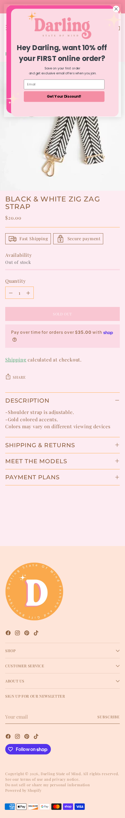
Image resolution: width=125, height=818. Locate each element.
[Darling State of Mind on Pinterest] (27, 633)
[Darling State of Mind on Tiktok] (36, 633)
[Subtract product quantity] (11, 293)
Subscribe (108, 716)
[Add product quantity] (28, 293)
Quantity (15, 281)
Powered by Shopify (23, 790)
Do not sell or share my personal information (47, 784)
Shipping (15, 359)
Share (19, 377)
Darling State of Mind (61, 773)
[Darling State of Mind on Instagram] (18, 633)
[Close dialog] (116, 9)
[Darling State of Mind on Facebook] (8, 633)
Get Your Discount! (64, 96)
